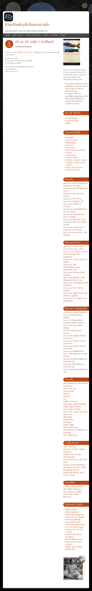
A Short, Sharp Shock (73, 486)
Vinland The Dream (72, 454)
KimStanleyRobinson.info (27, 24)
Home (7, 35)
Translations (71, 155)
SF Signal (69, 537)
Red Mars (67, 422)
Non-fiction (70, 148)
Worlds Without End (74, 539)
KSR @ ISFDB (71, 510)
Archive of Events (73, 170)
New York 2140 (69, 388)
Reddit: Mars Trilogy (74, 547)
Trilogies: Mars (72, 158)
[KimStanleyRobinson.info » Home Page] (8, 21)
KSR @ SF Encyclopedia (75, 517)
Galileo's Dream (70, 401)
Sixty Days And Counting (74, 404)
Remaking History (71, 470)
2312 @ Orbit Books (73, 522)
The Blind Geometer (72, 489)
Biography (70, 138)
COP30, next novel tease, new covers (73, 247)
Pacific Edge (68, 425)
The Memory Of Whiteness (75, 430)
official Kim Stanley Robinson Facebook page (77, 88)
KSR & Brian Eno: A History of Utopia (75, 184)
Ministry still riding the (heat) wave (73, 278)
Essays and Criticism (74, 167)
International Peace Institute (73, 215)
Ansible (69, 532)
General (69, 338)
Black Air (67, 497)
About (46, 35)
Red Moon (67, 386)
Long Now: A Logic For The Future (73, 228)
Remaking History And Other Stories (73, 474)
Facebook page (71, 118)
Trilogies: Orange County (76, 160)
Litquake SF (77, 201)
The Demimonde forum (75, 525)
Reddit (68, 123)
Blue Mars (67, 417)
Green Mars (68, 419)
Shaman (66, 396)
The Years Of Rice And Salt (75, 412)
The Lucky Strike (71, 494)
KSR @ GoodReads (73, 520)
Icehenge (67, 432)
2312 (65, 399)
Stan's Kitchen (69, 446)
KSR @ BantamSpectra (75, 515)
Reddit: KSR (70, 549)
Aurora (66, 393)
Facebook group (72, 121)
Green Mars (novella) (72, 491)
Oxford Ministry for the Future (75, 210)
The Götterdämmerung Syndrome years (71, 267)
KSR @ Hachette (72, 512)
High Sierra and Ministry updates (75, 294)
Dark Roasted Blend (74, 534)
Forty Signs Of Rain (72, 409)
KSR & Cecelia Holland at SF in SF (18, 52)
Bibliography (71, 143)
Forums (54, 35)
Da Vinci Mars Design (75, 527)
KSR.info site (69, 361)
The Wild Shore (70, 435)
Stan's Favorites (33, 35)
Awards (68, 153)
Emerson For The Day (74, 529)
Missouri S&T (79, 219)
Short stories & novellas (75, 150)
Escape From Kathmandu (74, 465)
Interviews (70, 145)
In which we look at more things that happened (75, 254)
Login (63, 35)
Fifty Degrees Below (72, 406)
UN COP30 (77, 199)
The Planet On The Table (74, 467)
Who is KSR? (18, 35)
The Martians (69, 457)
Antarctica (67, 414)
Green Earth (68, 391)
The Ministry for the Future (75, 383)
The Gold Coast (70, 427)
